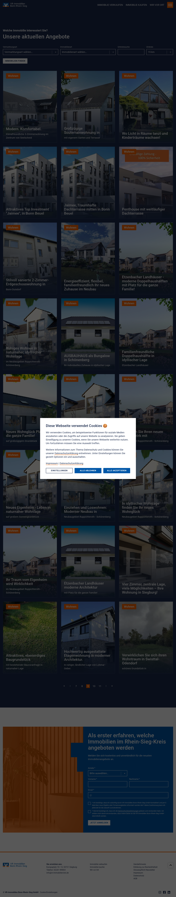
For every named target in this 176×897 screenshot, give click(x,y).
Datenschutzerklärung (66, 453)
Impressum (52, 463)
